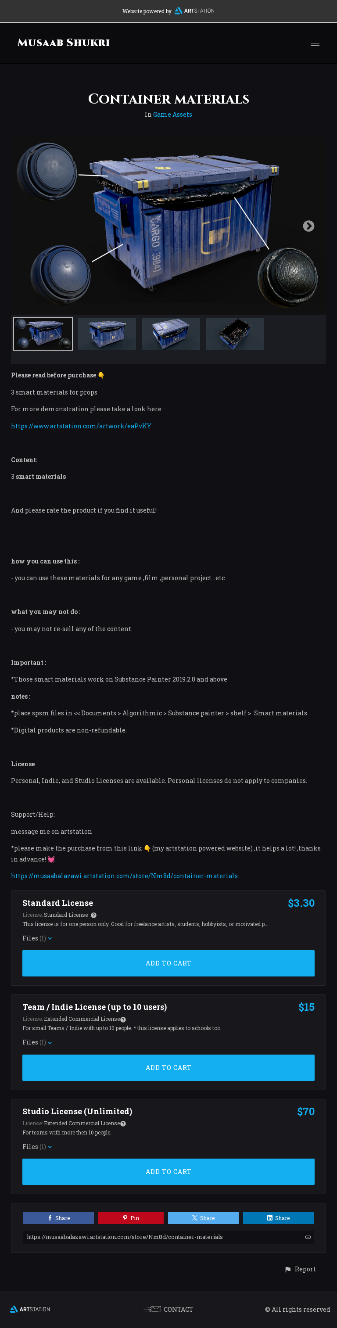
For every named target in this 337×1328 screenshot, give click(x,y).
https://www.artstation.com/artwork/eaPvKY (81, 426)
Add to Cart (169, 963)
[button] (299, 1269)
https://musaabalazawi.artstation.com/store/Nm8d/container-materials (124, 876)
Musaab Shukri (64, 43)
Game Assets (172, 114)
